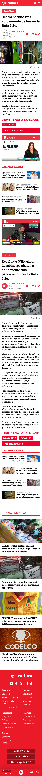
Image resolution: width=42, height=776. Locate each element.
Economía (27, 697)
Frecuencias (28, 723)
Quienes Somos (30, 716)
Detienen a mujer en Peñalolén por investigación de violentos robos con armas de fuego (28, 211)
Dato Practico (29, 693)
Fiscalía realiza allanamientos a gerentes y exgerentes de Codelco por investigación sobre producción (20, 657)
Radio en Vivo (21, 751)
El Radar (5, 720)
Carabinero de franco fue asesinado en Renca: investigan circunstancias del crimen (20, 585)
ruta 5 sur (9, 124)
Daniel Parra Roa (16, 32)
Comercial (6, 736)
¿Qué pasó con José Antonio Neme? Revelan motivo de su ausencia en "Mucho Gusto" (13, 175)
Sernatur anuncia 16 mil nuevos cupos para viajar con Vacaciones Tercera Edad (14, 199)
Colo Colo (6, 693)
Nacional (9, 11)
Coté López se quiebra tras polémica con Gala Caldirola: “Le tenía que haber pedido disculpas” (27, 187)
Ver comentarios (13, 130)
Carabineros (9, 438)
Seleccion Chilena (10, 697)
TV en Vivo (21, 756)
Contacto (27, 720)
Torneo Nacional (9, 707)
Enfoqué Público (9, 723)
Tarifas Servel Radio (8, 741)
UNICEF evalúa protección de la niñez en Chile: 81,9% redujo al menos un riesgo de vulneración (21, 548)
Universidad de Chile (9, 702)
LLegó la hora (8, 716)
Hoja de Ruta (7, 727)
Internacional (29, 701)
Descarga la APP (21, 762)
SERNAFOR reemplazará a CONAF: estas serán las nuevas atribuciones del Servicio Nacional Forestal (20, 621)
